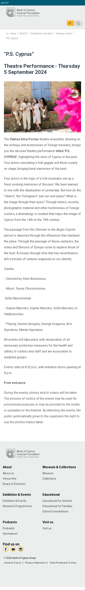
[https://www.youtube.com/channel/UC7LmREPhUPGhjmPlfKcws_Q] (13, 549)
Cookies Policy (12, 563)
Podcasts (8, 528)
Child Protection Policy (63, 563)
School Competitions (55, 511)
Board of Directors (14, 483)
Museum (48, 473)
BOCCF (5, 3)
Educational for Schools (57, 500)
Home (12, 33)
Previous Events (64, 33)
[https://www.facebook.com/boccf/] (5, 549)
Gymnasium (10, 533)
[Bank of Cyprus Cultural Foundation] (22, 11)
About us (8, 473)
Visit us (46, 528)
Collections (49, 478)
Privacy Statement (35, 563)
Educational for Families (57, 506)
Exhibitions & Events (41, 33)
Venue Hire (9, 478)
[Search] (69, 23)
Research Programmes (17, 506)
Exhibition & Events (14, 500)
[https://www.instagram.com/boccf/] (20, 549)
